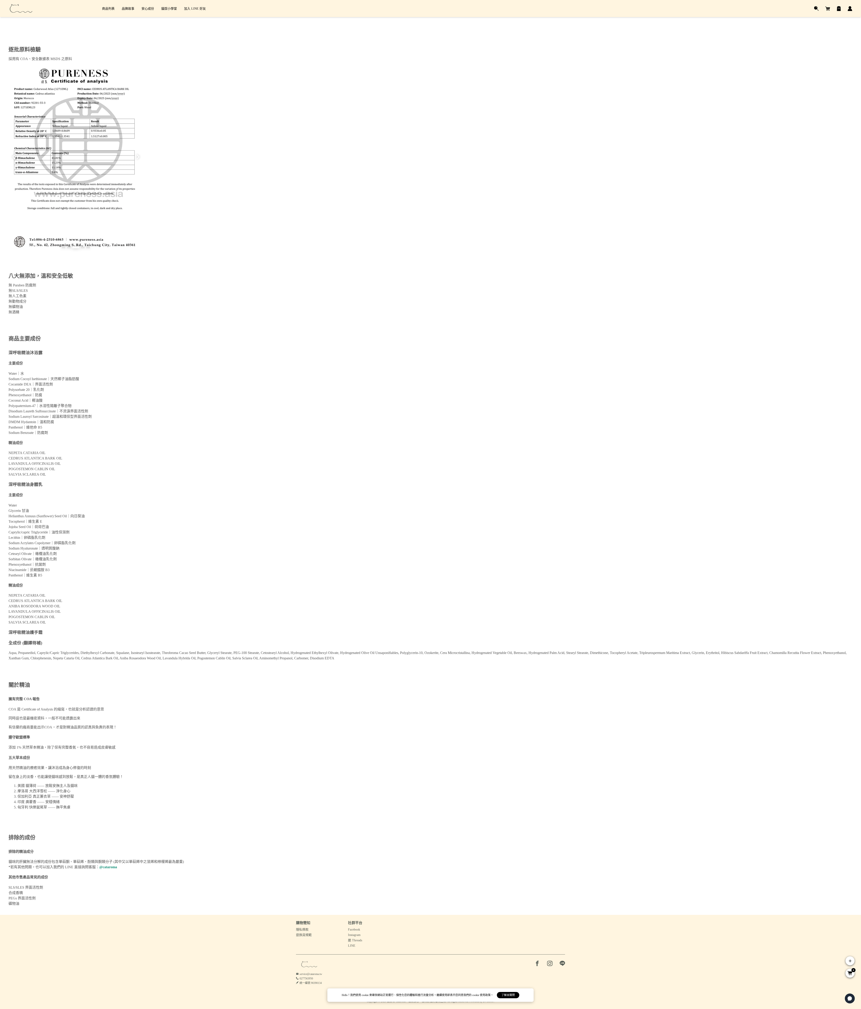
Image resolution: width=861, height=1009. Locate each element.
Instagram (354, 935)
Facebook (354, 929)
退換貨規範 (304, 935)
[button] (63, 247)
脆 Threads (355, 940)
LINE (351, 945)
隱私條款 (302, 929)
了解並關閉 (508, 995)
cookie (365, 995)
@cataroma (108, 867)
